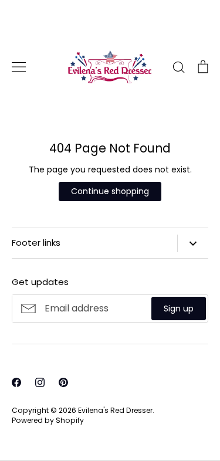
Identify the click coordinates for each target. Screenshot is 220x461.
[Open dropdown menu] (192, 243)
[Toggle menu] (19, 67)
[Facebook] (16, 382)
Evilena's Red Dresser (115, 410)
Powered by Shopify (48, 420)
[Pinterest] (63, 382)
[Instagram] (40, 382)
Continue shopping (110, 191)
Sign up (179, 308)
